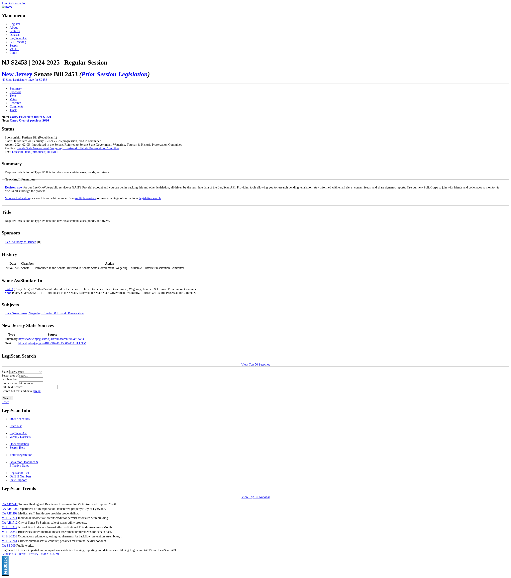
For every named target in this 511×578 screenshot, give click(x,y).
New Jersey (17, 74)
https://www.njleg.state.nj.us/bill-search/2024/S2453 (51, 339)
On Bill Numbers (20, 476)
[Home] (7, 7)
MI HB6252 (9, 531)
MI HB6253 (9, 536)
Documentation (19, 444)
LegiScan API (18, 38)
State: (5, 371)
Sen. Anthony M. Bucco (20, 242)
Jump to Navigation (14, 3)
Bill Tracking (18, 42)
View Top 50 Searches (255, 364)
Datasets (15, 34)
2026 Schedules (20, 419)
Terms (22, 553)
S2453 (9, 289)
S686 (8, 292)
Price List (16, 426)
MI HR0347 (9, 527)
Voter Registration (21, 454)
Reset (5, 402)
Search (14, 45)
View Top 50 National (256, 497)
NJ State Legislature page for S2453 (24, 79)
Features (15, 31)
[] (37, 391)
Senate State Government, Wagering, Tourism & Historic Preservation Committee (68, 148)
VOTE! (14, 49)
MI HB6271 (9, 518)
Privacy (33, 553)
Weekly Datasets (20, 436)
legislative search (150, 198)
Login (13, 52)
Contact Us (9, 553)
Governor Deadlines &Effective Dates (24, 463)
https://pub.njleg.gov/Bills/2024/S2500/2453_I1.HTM (52, 343)
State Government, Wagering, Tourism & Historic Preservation (44, 313)
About (14, 27)
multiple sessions (85, 198)
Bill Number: (10, 379)
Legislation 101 (19, 472)
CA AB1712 (10, 522)
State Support (18, 480)
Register (15, 24)
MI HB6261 (9, 541)
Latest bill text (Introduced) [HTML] (35, 151)
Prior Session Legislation (114, 74)
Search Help (17, 447)
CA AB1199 (9, 513)
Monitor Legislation (17, 198)
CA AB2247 (10, 504)
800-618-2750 (50, 553)
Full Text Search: (13, 387)
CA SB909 (9, 545)
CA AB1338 (10, 508)
